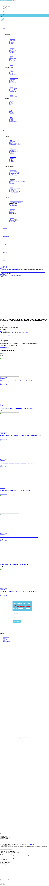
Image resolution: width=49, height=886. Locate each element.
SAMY (11, 61)
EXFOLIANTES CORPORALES (15, 191)
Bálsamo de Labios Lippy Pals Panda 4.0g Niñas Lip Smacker (16, 408)
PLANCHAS (12, 211)
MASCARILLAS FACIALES (14, 173)
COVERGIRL (12, 42)
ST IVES (11, 73)
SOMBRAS (12, 150)
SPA (10, 182)
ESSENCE (11, 43)
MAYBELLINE (12, 60)
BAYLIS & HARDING (13, 88)
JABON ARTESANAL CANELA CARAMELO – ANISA (15, 490)
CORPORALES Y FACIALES (8, 269)
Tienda (4, 2)
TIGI (11, 122)
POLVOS (11, 142)
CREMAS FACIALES (13, 171)
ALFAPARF (12, 113)
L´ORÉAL (11, 119)
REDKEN (11, 111)
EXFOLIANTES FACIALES (14, 172)
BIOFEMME (12, 71)
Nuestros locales (6, 236)
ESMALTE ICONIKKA (16, 275)
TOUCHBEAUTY (13, 74)
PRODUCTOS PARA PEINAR (14, 220)
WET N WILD (12, 48)
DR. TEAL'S (12, 72)
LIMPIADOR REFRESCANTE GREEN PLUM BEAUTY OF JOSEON (19, 537)
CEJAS (11, 152)
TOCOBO (11, 95)
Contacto (4, 7)
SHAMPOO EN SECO (13, 205)
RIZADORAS (12, 212)
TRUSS (11, 109)
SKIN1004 (11, 81)
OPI (10, 57)
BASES (11, 140)
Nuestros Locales (6, 6)
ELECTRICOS (12, 183)
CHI (10, 104)
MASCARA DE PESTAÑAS (14, 151)
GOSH (11, 53)
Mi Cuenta (5, 260)
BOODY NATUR (12, 79)
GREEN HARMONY (13, 91)
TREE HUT (12, 75)
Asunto (13, 860)
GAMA (11, 110)
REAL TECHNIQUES (13, 58)
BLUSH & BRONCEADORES (14, 143)
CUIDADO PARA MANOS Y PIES (15, 188)
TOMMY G (12, 80)
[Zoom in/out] (4, 884)
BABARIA (11, 87)
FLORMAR (12, 52)
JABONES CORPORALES (14, 192)
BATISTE (11, 101)
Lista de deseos (3, 266)
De (12, 859)
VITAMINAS (12, 218)
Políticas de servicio (7, 641)
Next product (2, 274)
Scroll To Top (3, 883)
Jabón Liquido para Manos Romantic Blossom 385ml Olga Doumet (18, 381)
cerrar (1, 16)
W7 (10, 59)
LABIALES (12, 161)
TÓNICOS (11, 174)
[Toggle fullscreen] (3, 884)
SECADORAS (12, 210)
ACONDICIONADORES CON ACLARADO (16, 201)
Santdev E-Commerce (30, 844)
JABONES (17, 269)
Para (13, 858)
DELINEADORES (13, 149)
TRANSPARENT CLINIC (14, 78)
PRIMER (11, 145)
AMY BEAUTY (12, 39)
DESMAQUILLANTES (13, 175)
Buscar (14, 0)
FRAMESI (11, 105)
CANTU (11, 103)
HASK (11, 117)
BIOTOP (11, 112)
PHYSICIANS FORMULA (14, 50)
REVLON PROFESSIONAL (14, 121)
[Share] (1, 884)
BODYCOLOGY (12, 89)
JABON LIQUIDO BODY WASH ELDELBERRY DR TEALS (16, 564)
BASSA (11, 102)
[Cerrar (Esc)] (0, 884)
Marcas (4, 4)
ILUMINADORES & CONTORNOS (15, 144)
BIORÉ (11, 70)
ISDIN (11, 92)
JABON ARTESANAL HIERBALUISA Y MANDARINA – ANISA (17, 463)
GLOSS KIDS (13, 332)
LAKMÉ (11, 118)
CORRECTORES (12, 141)
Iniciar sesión (5, 11)
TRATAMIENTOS (13, 157)
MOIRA (11, 65)
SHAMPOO (12, 204)
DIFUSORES (12, 180)
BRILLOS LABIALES (13, 162)
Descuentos (5, 5)
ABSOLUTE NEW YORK (14, 36)
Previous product (3, 270)
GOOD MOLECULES (13, 96)
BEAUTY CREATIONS (13, 40)
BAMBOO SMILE (13, 82)
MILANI (11, 44)
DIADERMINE (12, 90)
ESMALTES (12, 158)
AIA (10, 83)
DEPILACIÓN (12, 190)
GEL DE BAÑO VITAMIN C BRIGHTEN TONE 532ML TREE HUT (18, 591)
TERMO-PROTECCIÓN (13, 221)
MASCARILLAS (12, 214)
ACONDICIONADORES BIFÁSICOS (15, 202)
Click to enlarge (3, 316)
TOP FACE (11, 49)
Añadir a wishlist (3, 331)
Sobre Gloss (5, 8)
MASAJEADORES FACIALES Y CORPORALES (17, 181)
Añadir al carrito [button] (3, 384)
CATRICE (11, 41)
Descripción (5, 334)
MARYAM (11, 120)
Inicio (1, 269)
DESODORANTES (13, 189)
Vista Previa (2, 378)
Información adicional (7, 335)
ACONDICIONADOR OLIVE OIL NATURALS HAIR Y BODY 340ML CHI (20, 435)
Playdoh (26, 332)
